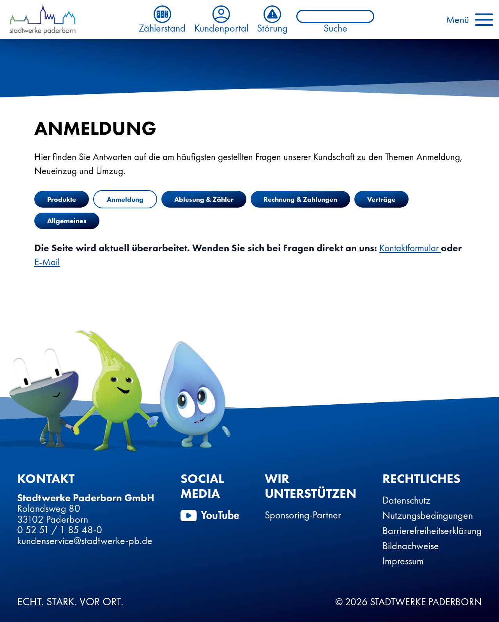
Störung (272, 27)
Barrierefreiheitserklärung (432, 530)
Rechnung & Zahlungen (300, 199)
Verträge (381, 199)
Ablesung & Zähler (204, 199)
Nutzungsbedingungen (427, 515)
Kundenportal (221, 27)
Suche (335, 28)
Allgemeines (67, 220)
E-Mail (47, 262)
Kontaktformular (410, 248)
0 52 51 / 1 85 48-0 (59, 529)
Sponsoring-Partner (303, 515)
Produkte (61, 199)
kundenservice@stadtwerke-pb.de (84, 540)
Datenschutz (406, 500)
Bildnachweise (410, 545)
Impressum (403, 560)
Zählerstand (162, 27)
